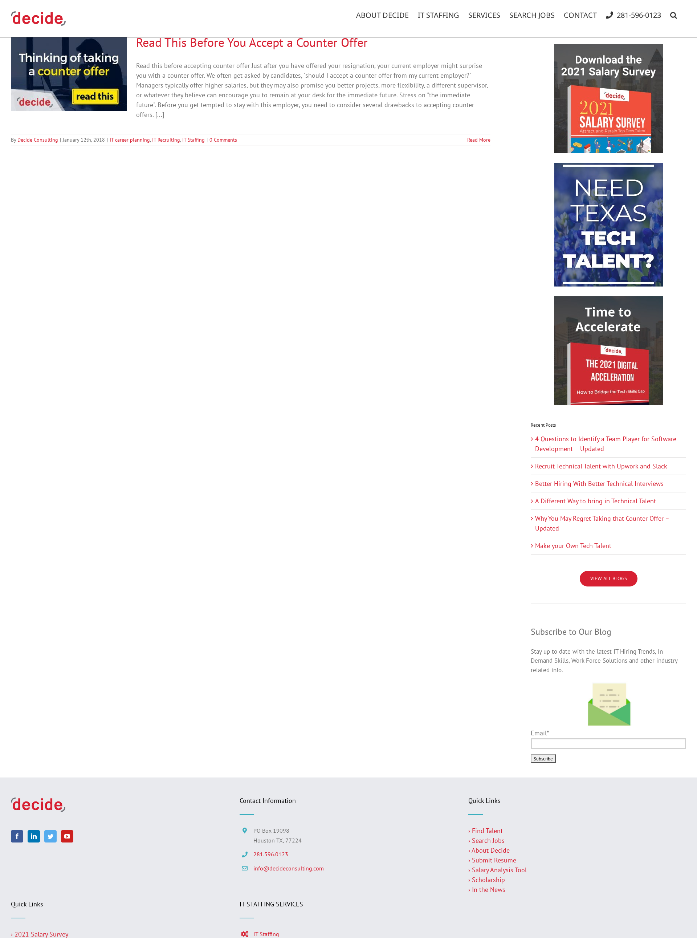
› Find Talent (485, 831)
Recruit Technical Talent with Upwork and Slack (601, 466)
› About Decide (489, 850)
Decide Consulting (37, 140)
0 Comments (223, 140)
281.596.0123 (270, 854)
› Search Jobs (486, 840)
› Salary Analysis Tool (497, 870)
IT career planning (130, 140)
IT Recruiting (166, 140)
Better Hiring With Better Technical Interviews (599, 483)
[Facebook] (17, 836)
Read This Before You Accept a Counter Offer (252, 42)
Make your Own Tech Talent (573, 545)
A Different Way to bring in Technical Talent (595, 501)
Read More (478, 140)
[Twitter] (50, 836)
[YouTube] (67, 836)
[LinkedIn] (34, 836)
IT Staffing (193, 140)
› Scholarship (486, 880)
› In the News (486, 889)
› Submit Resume (492, 860)
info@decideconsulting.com (288, 868)
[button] (673, 15)
